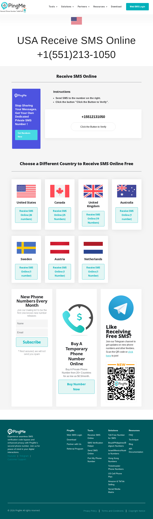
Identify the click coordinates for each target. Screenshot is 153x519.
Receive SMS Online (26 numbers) (26, 215)
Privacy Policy (90, 510)
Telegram (24, 455)
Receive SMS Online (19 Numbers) (93, 218)
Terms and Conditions (113, 510)
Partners (82, 7)
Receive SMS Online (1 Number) (60, 271)
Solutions (66, 7)
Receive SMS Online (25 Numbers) (60, 215)
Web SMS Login (137, 6)
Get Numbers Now (24, 135)
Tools (52, 7)
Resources (99, 7)
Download (116, 7)
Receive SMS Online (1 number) (127, 215)
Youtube (12, 455)
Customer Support (17, 459)
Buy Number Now (76, 386)
